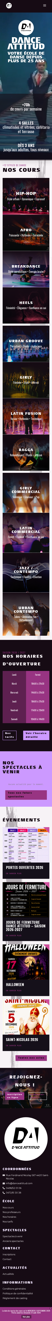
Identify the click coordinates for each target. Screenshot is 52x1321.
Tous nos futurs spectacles (20, 795)
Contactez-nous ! (37, 1096)
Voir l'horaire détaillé (36, 735)
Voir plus (26, 1316)
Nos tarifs (9, 735)
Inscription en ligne (14, 1096)
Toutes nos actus (31, 1058)
